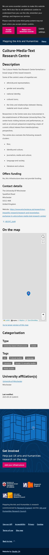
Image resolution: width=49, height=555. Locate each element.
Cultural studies (16, 358)
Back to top (8, 541)
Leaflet (7, 320)
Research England (24, 508)
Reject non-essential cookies (27, 30)
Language (30, 358)
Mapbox (22, 320)
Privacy (31, 524)
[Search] (43, 236)
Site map (19, 530)
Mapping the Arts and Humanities (20, 41)
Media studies (9, 368)
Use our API (7, 524)
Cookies (40, 524)
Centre (33, 346)
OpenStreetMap (33, 320)
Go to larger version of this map (15, 325)
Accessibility (20, 524)
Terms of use (8, 530)
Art (5, 358)
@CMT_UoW (10, 221)
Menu (44, 41)
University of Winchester (12, 381)
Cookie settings (42, 30)
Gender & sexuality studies (26, 363)
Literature (8, 363)
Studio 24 (16, 551)
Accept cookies (8, 30)
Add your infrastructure (14, 465)
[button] (28, 293)
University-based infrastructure (15, 346)
